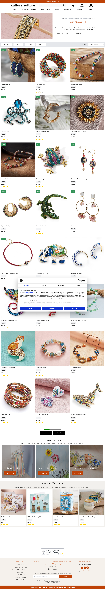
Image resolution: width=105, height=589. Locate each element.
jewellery (94, 18)
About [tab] (78, 285)
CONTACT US (20, 564)
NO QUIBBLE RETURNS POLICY (20, 569)
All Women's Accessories (83, 18)
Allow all (74, 308)
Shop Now (10, 473)
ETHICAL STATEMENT (20, 577)
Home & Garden (45, 9)
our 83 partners (28, 292)
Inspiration (67, 9)
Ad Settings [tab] (61, 285)
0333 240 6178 (43, 587)
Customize (51, 308)
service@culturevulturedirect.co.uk (64, 587)
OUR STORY (20, 572)
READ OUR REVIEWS (20, 574)
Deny (30, 308)
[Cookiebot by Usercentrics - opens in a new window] (78, 280)
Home (61, 18)
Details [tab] (44, 285)
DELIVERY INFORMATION (20, 567)
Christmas (79, 9)
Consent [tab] (26, 285)
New (14, 9)
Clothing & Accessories (28, 9)
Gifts (57, 9)
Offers (90, 9)
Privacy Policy (55, 582)
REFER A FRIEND (20, 579)
